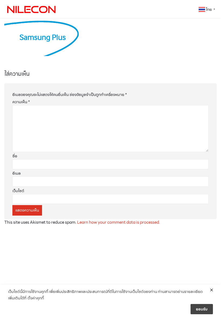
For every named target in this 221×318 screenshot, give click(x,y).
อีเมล (16, 173)
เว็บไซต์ (18, 191)
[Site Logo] (31, 9)
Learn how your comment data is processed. (118, 222)
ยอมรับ (202, 309)
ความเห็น (21, 102)
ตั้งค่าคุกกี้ (35, 298)
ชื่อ (14, 156)
